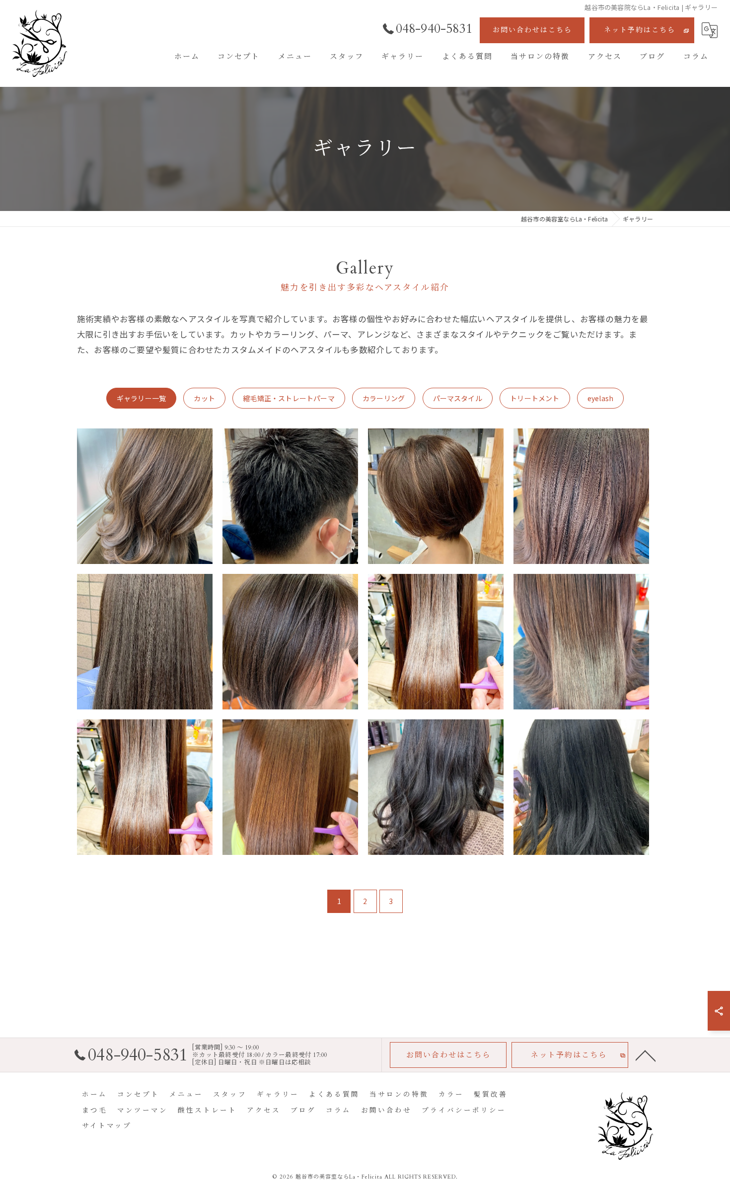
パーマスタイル (457, 398)
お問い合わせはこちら (532, 30)
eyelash (600, 398)
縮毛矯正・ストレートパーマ (289, 398)
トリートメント (534, 398)
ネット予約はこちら (639, 30)
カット (204, 398)
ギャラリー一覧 (141, 398)
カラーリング (384, 398)
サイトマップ (107, 1125)
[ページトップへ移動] (646, 1055)
